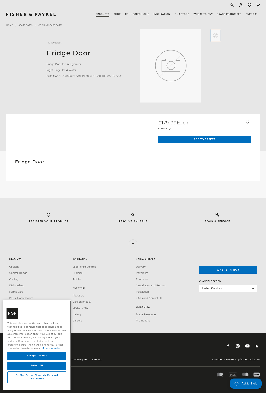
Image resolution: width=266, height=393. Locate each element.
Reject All (37, 366)
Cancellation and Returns (151, 285)
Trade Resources (146, 314)
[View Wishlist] (249, 5)
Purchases (142, 279)
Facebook (228, 346)
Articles (77, 279)
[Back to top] (133, 243)
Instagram (237, 346)
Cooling (13, 279)
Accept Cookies (37, 356)
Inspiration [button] (161, 14)
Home (9, 25)
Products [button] (102, 14)
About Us (78, 295)
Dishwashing (16, 285)
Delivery (141, 267)
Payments (142, 273)
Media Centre (81, 308)
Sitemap (97, 359)
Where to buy (228, 270)
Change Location (210, 281)
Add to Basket (204, 139)
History (77, 314)
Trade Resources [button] (229, 14)
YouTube (247, 346)
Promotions (143, 320)
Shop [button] (117, 14)
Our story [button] (182, 14)
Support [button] (251, 14)
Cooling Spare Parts (50, 25)
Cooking (14, 267)
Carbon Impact (82, 302)
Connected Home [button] (137, 14)
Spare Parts (25, 25)
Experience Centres (84, 267)
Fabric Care (16, 292)
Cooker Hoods (18, 273)
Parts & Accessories (21, 298)
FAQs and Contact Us (149, 298)
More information (51, 348)
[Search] (232, 5)
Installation (142, 292)
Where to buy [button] (203, 14)
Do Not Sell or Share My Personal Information (37, 377)
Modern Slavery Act (76, 359)
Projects (78, 273)
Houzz (257, 346)
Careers (77, 320)
